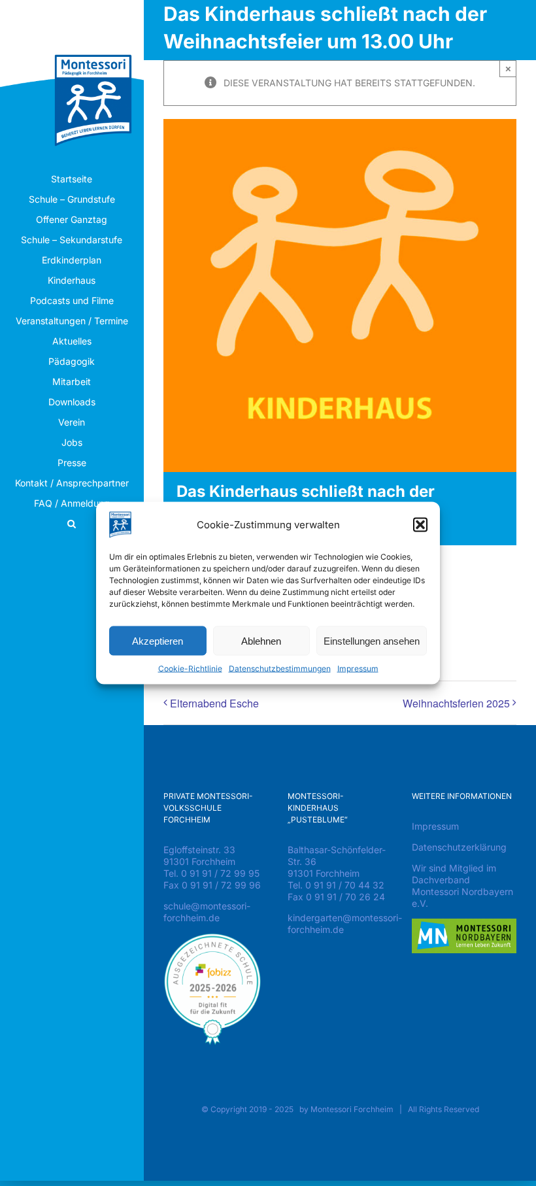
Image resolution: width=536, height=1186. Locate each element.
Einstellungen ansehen (372, 640)
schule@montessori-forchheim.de (206, 911)
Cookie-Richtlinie (190, 668)
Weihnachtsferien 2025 (456, 703)
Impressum (357, 668)
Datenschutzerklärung (459, 847)
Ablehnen (261, 640)
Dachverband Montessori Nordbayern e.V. (462, 891)
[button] (420, 525)
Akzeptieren (157, 640)
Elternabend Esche (214, 703)
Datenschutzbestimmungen (280, 668)
